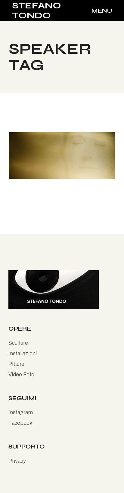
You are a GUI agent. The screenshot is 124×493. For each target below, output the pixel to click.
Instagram (20, 412)
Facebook (20, 423)
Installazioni (22, 354)
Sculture (18, 343)
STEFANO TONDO (36, 10)
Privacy (17, 461)
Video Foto (21, 375)
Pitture (16, 364)
